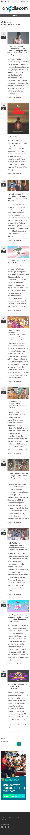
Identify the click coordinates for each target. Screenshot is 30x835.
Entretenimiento (17, 97)
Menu (23, 1)
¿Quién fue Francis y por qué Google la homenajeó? (17, 686)
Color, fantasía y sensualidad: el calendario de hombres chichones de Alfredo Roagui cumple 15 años (17, 335)
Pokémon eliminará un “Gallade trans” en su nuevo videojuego (17, 263)
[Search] (19, 744)
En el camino (13, 136)
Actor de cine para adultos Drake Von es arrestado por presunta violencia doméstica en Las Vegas (17, 51)
